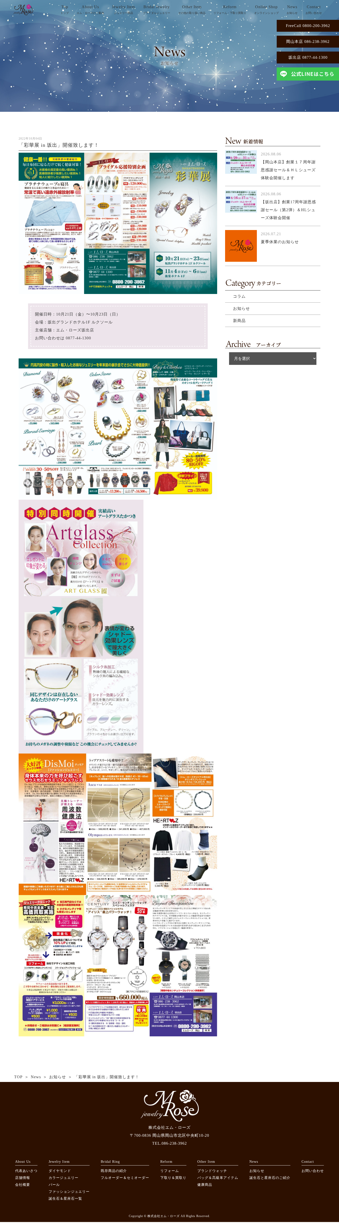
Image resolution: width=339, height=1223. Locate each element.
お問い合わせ (313, 1171)
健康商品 (204, 1185)
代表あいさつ (26, 1171)
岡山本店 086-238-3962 (308, 41)
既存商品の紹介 (114, 1171)
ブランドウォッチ (212, 1171)
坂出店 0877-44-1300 (308, 57)
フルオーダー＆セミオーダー (125, 1178)
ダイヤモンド (60, 1171)
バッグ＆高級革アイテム (217, 1178)
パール (54, 1185)
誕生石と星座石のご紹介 (269, 1178)
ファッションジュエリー (69, 1192)
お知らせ (241, 308)
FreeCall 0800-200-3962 (308, 26)
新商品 (239, 321)
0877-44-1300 (78, 338)
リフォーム (169, 1171)
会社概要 (22, 1185)
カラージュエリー (63, 1178)
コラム (239, 296)
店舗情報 (22, 1178)
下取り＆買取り (173, 1178)
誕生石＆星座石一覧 (65, 1198)
